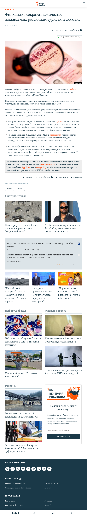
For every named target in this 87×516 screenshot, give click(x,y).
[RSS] (39, 469)
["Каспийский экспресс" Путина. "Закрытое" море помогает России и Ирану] (17, 278)
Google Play (41, 167)
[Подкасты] (44, 469)
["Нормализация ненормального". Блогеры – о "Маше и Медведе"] (70, 278)
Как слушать (10, 501)
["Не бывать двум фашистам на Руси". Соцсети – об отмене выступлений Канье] (63, 211)
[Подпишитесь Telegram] (28, 469)
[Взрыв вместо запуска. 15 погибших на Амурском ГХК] (23, 400)
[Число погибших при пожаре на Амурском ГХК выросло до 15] (63, 356)
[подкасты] (34, 513)
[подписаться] (49, 469)
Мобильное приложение (15, 484)
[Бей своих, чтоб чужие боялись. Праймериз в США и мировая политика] (23, 325)
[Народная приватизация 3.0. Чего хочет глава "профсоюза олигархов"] (43, 278)
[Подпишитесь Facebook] (12, 469)
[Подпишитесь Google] (7, 469)
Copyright (48, 505)
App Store (26, 167)
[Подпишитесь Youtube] (23, 469)
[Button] (57, 30)
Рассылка (48, 501)
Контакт (48, 488)
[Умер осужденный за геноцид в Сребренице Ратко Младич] (63, 325)
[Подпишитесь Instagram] (33, 469)
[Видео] (53, 513)
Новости (9, 10)
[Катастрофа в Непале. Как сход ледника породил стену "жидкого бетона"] (23, 211)
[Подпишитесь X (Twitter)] (18, 469)
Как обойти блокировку (14, 505)
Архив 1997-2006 (51, 484)
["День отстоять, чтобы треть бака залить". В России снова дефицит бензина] (23, 431)
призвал (60, 122)
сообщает (73, 90)
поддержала (55, 135)
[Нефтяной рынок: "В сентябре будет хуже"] (23, 360)
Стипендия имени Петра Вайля (18, 488)
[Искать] (71, 513)
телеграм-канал (47, 165)
